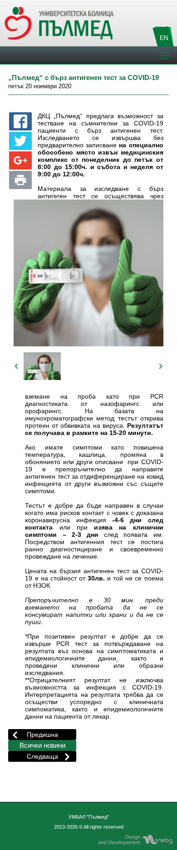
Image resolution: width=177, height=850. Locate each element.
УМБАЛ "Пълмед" (89, 817)
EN (164, 37)
